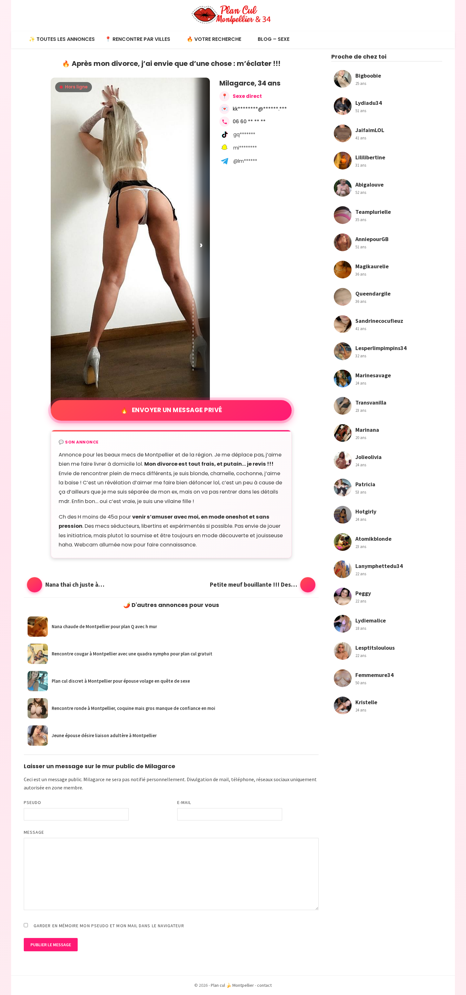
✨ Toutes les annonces (62, 39)
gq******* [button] (244, 134)
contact (264, 985)
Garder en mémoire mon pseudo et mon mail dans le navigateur (109, 925)
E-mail (184, 802)
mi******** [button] (245, 147)
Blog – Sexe (273, 39)
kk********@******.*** (260, 108)
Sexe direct (247, 96)
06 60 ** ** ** (249, 121)
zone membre (67, 787)
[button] (201, 245)
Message (34, 832)
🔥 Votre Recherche (214, 39)
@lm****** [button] (245, 161)
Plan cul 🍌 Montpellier (232, 985)
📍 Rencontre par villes (137, 39)
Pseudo (32, 802)
